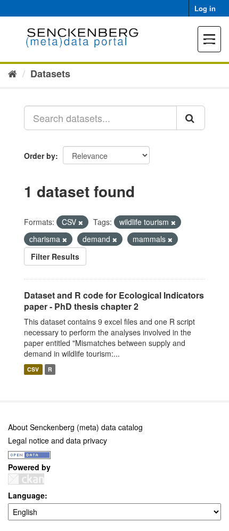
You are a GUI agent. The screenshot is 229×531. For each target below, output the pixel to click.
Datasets (50, 74)
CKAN (26, 479)
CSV (33, 369)
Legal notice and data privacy (57, 440)
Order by (39, 155)
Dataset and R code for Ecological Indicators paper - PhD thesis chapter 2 (114, 300)
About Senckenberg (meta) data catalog (75, 427)
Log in (205, 8)
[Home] (12, 73)
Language (26, 495)
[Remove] (80, 222)
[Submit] (190, 118)
